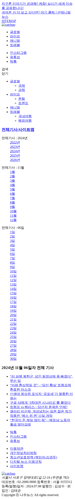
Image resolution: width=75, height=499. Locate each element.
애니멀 (15, 40)
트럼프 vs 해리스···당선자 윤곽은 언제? (39, 407)
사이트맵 (16, 466)
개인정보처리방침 (23, 453)
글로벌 (15, 32)
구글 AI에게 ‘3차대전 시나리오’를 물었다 (40, 402)
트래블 (15, 45)
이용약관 (16, 448)
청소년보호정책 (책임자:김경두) (33, 457)
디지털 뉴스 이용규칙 (26, 461)
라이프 (15, 36)
